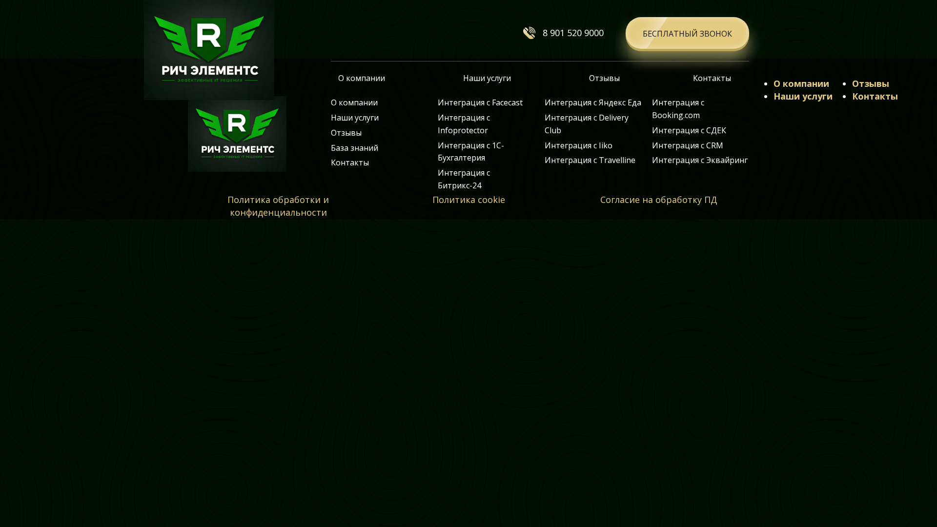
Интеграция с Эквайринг (700, 160)
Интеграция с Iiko (578, 145)
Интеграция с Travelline (590, 160)
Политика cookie (468, 199)
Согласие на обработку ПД (658, 199)
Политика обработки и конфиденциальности (278, 206)
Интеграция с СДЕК (689, 130)
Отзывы (604, 78)
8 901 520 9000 (573, 33)
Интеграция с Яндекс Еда (593, 102)
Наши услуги (487, 78)
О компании (361, 78)
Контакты (712, 78)
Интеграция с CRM (687, 145)
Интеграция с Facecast (480, 102)
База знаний (354, 147)
